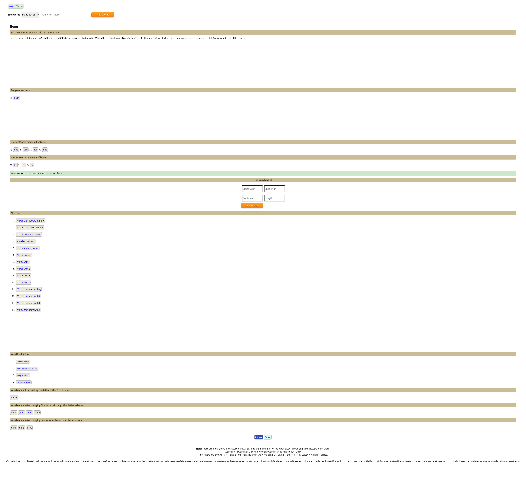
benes (14, 397)
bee (16, 149)
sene (37, 412)
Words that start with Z (28, 296)
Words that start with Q (29, 289)
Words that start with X (28, 309)
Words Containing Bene (29, 234)
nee (45, 149)
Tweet (268, 437)
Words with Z (23, 268)
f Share (258, 437)
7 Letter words (24, 255)
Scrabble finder (23, 361)
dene (13, 412)
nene (29, 412)
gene (21, 412)
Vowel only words (26, 241)
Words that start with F (28, 303)
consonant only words (28, 248)
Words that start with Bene (30, 220)
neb (35, 149)
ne (32, 165)
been (16, 97)
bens (21, 427)
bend (13, 427)
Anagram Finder (23, 375)
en (23, 165)
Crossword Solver (24, 382)
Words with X (23, 275)
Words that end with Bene (30, 227)
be (15, 165)
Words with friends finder (27, 368)
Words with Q (24, 282)
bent (29, 427)
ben (26, 149)
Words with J (23, 261)
